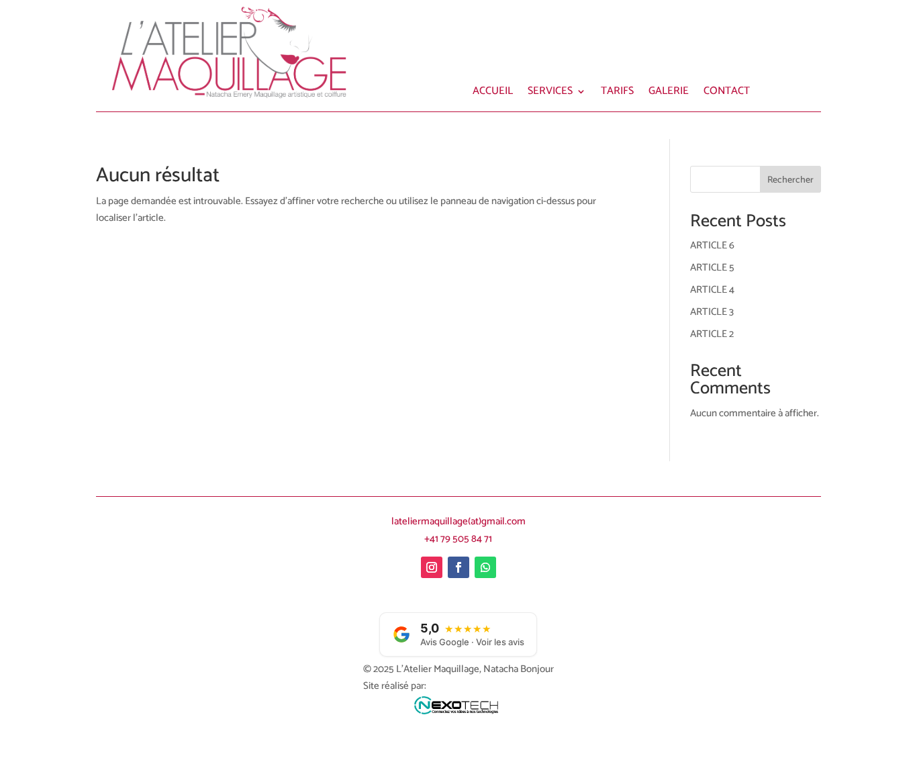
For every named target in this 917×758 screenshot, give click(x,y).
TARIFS (617, 93)
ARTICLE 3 (712, 311)
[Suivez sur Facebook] (458, 567)
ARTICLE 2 (712, 334)
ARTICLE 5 (712, 267)
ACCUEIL (493, 93)
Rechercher (790, 180)
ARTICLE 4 (712, 289)
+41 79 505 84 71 (458, 538)
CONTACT (727, 93)
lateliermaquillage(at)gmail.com (458, 521)
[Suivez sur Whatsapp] (485, 567)
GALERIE (668, 93)
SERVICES (550, 93)
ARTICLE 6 (712, 245)
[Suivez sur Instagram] (431, 567)
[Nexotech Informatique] (458, 709)
